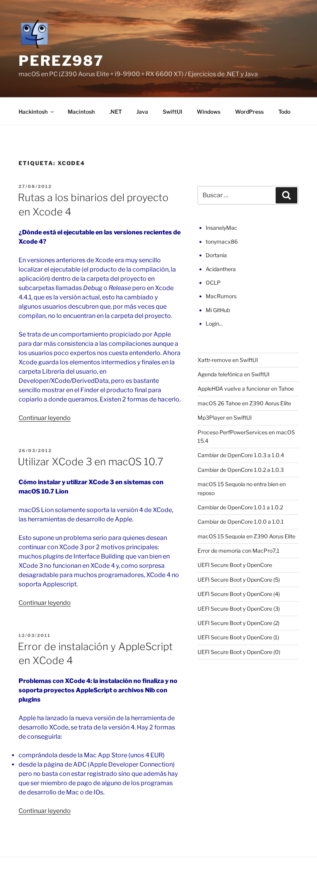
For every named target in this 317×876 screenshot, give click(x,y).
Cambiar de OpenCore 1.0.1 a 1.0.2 (240, 507)
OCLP (213, 282)
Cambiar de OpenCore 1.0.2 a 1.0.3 (241, 469)
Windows (208, 111)
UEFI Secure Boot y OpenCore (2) (239, 623)
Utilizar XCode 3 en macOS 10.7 (90, 462)
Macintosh (81, 111)
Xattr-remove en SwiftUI (228, 360)
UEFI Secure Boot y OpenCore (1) (238, 637)
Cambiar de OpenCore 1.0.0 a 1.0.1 (241, 521)
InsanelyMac (221, 227)
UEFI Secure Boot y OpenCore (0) (239, 652)
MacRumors (221, 296)
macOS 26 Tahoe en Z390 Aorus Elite (244, 403)
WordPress (249, 111)
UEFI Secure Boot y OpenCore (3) (239, 608)
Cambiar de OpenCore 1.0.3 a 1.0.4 (241, 455)
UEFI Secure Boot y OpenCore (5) (239, 579)
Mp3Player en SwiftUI (225, 417)
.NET (115, 111)
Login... (214, 323)
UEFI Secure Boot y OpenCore (235, 565)
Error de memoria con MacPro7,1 (239, 550)
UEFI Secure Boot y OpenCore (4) (239, 594)
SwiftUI (172, 111)
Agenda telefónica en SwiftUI (233, 374)
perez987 (61, 60)
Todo (284, 111)
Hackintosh (33, 111)
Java (142, 111)
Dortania (216, 255)
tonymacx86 (222, 241)
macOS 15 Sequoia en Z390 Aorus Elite (246, 536)
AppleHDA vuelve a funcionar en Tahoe (246, 388)
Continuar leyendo (45, 418)
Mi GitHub (218, 310)
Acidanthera (221, 269)
